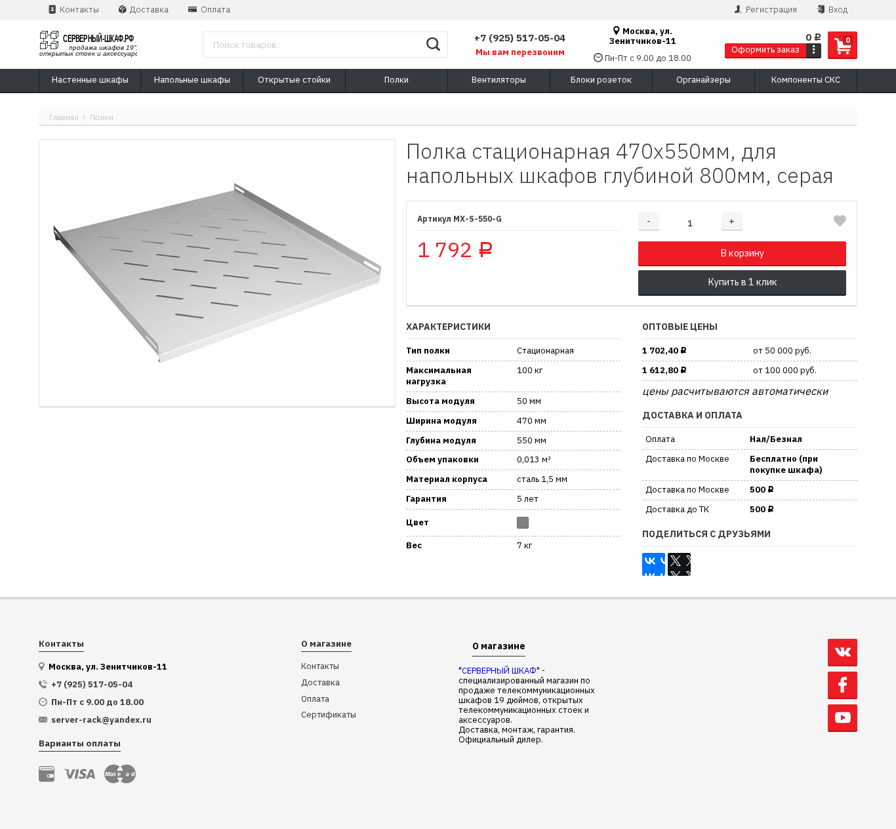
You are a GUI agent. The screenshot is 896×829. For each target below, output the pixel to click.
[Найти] (433, 44)
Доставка (148, 9)
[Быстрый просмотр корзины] (813, 50)
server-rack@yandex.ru (101, 720)
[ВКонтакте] (653, 564)
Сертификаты (328, 715)
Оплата (214, 9)
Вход (836, 9)
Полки (101, 117)
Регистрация (770, 9)
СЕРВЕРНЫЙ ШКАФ (499, 670)
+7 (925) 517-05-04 (519, 37)
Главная (64, 117)
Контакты (78, 9)
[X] (679, 564)
